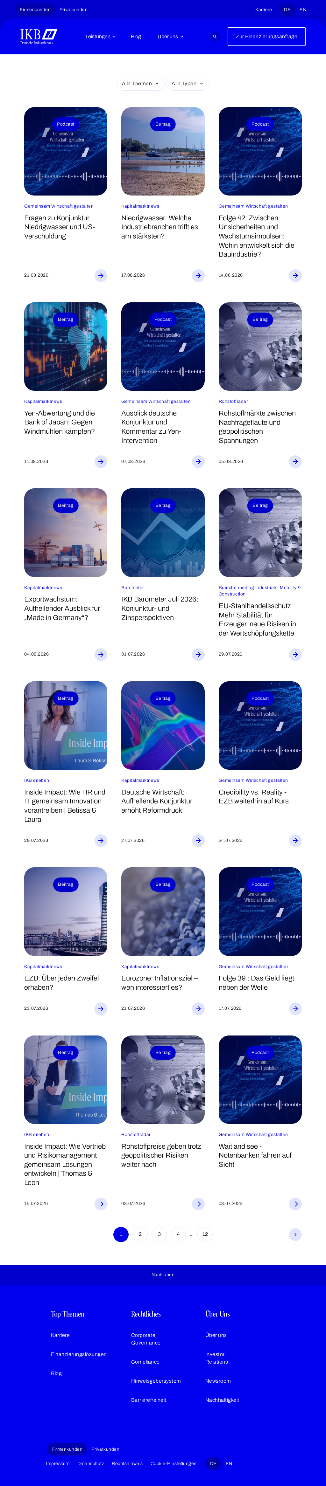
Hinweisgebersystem (156, 1381)
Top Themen (67, 1314)
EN (303, 9)
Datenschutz (90, 1463)
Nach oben (163, 1274)
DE (287, 9)
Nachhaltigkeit (222, 1400)
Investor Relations (216, 1358)
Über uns (168, 36)
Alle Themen (137, 83)
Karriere (263, 9)
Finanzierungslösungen (79, 1354)
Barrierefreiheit (149, 1400)
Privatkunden (74, 9)
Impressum (58, 1463)
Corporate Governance (146, 1338)
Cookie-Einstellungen (174, 1463)
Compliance (145, 1362)
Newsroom (218, 1381)
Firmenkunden (35, 9)
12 (205, 1234)
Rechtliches (146, 1314)
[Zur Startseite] (39, 36)
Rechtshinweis (127, 1463)
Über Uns (217, 1314)
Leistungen (98, 36)
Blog (136, 36)
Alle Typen (184, 83)
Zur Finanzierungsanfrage (266, 36)
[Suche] (215, 36)
